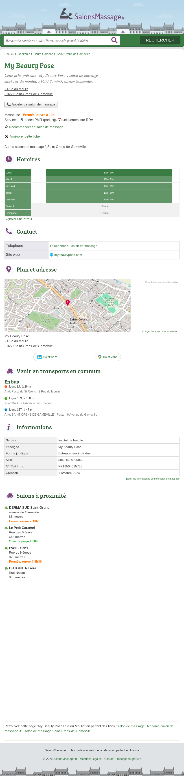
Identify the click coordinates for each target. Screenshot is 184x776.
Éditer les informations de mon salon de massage (153, 478)
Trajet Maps (110, 357)
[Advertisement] (142, 91)
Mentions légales (91, 759)
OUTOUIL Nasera (22, 568)
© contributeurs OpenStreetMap (161, 282)
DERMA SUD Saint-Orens (29, 507)
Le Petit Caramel (22, 528)
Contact (109, 759)
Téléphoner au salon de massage (73, 246)
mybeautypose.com (68, 254)
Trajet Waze (50, 357)
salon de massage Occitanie (138, 726)
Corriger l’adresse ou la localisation (160, 331)
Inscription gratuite (129, 759)
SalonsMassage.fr (92, 18)
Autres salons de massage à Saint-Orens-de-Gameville (45, 147)
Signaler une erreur (18, 219)
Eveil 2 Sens (18, 548)
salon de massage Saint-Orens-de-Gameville (57, 731)
